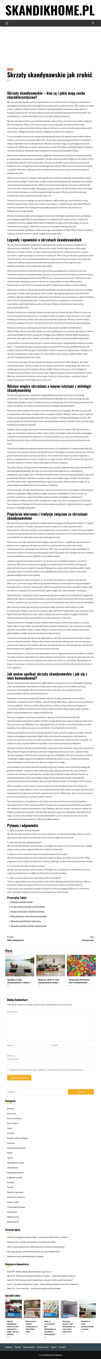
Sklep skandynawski (15, 938)
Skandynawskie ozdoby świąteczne (28, 926)
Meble (10, 1153)
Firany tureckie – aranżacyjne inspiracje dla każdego (38, 1288)
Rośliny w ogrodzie (15, 1192)
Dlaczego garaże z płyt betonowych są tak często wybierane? (33, 1251)
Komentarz (13, 1011)
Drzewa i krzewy (14, 1118)
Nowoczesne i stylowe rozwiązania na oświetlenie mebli (31, 1242)
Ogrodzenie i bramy (15, 1163)
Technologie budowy (16, 1207)
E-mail (55, 1045)
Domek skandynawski (22, 902)
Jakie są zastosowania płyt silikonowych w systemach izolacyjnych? (36, 1247)
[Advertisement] (50, 45)
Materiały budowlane (16, 1148)
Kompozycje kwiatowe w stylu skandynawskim (79, 981)
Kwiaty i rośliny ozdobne (17, 1138)
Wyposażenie (13, 1222)
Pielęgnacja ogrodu (15, 1172)
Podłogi (10, 1182)
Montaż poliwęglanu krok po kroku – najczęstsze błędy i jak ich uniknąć (37, 1237)
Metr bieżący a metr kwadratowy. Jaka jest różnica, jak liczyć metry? (44, 1280)
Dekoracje (11, 1113)
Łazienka (11, 1143)
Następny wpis (88, 938)
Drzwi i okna (12, 1123)
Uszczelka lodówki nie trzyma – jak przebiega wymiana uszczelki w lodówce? (45, 1284)
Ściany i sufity (13, 1202)
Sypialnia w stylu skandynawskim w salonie (18, 981)
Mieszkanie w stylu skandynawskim (28, 916)
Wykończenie (13, 1217)
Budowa (10, 1108)
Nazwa (11, 1045)
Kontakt (62, 1347)
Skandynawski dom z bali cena (26, 921)
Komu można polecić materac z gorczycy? (33, 1272)
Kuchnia (10, 1133)
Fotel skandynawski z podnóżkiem (28, 906)
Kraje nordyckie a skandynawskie (27, 911)
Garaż (9, 1128)
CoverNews (45, 1355)
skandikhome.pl (50, 10)
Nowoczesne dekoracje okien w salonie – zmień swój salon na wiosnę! (46, 1276)
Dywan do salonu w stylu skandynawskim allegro (48, 981)
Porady (10, 69)
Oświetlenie (12, 1167)
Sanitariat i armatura (16, 1197)
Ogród (10, 1158)
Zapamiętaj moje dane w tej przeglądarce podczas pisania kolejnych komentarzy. (47, 1070)
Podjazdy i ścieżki (14, 1177)
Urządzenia (12, 1212)
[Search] (93, 23)
